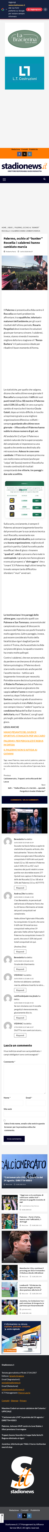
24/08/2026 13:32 (37, 1225)
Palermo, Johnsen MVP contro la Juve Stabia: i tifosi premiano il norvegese (22, 1427)
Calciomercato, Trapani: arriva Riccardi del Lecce (22, 778)
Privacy (23, 1400)
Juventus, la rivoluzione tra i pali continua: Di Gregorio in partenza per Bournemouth (32, 1303)
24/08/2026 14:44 (37, 1276)
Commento (9, 1061)
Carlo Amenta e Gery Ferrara (30, 1206)
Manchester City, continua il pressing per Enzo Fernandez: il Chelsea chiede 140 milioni (32, 1270)
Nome (7, 1097)
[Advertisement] (24, 127)
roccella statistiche (11, 766)
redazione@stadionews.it (13, 1389)
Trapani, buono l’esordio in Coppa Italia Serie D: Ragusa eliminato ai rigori (22, 1436)
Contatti (24, 149)
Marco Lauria (24, 1392)
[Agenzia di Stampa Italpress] (21, 1337)
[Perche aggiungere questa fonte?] (45, 9)
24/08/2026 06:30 (26, 1210)
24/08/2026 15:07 (21, 1259)
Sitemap (14, 1400)
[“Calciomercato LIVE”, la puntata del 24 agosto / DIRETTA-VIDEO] (24, 1171)
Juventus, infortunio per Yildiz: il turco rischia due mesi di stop (24, 1253)
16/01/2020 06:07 (26, 252)
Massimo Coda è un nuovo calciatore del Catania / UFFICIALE (24, 1410)
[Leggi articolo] (10, 1202)
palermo (34, 760)
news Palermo (13, 760)
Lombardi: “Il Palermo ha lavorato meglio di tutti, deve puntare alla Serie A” (31, 1287)
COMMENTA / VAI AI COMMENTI (24, 800)
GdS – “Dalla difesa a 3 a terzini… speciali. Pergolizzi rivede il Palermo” (26, 788)
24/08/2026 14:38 (37, 1294)
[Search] (44, 179)
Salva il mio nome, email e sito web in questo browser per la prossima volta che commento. (24, 1126)
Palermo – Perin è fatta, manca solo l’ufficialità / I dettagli (30, 1219)
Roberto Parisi (11, 252)
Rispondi (20, 887)
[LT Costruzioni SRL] (24, 73)
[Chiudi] (6, 9)
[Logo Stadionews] (23, 1475)
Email (29, 1097)
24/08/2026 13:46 (26, 1313)
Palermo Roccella (16, 763)
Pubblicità (33, 149)
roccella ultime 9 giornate (30, 766)
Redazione (15, 149)
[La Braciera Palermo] (24, 39)
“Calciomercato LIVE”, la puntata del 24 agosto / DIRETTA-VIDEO (23, 1179)
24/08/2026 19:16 (21, 1184)
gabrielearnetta (26, 1309)
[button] (7, 179)
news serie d (25, 760)
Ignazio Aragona (16, 1376)
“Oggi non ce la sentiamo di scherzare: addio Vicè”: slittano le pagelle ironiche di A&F (32, 1198)
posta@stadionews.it (11, 1382)
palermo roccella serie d (34, 763)
